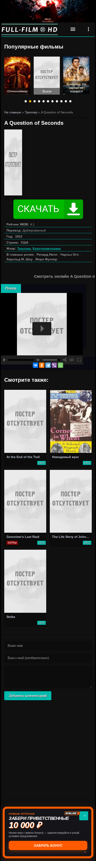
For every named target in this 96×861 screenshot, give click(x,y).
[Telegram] (48, 365)
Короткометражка (47, 248)
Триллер (24, 248)
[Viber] (54, 365)
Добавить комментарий (28, 696)
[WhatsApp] (60, 365)
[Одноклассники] (41, 365)
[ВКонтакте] (35, 365)
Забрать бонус (48, 845)
